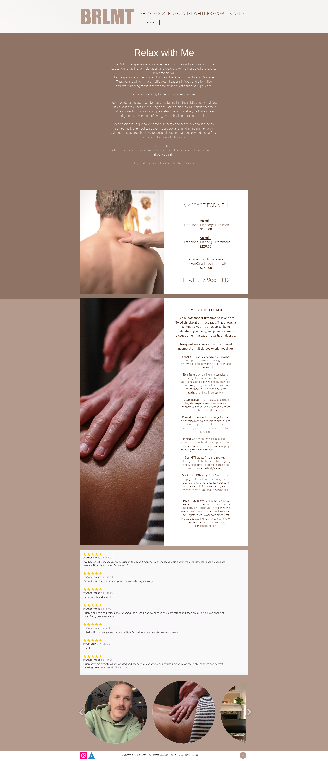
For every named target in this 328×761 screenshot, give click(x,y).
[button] (115, 712)
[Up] (243, 755)
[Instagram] (83, 755)
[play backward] (81, 712)
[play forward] (249, 712)
